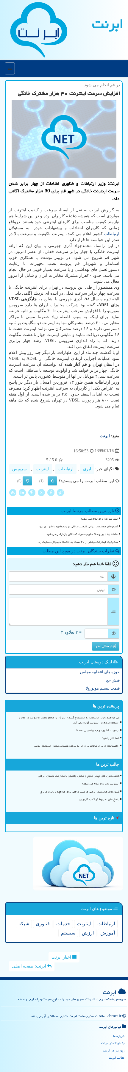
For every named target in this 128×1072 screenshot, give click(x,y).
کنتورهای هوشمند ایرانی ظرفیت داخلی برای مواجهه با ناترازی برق (78, 526)
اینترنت (42, 469)
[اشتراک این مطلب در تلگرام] (60, 492)
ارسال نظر (104, 646)
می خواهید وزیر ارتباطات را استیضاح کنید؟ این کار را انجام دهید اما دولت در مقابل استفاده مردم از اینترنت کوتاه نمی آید (69, 720)
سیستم (68, 932)
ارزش (88, 932)
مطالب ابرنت (116, 1057)
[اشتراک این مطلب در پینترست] (32, 492)
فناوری (43, 923)
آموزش (107, 932)
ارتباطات (111, 234)
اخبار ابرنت (61, 957)
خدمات (63, 923)
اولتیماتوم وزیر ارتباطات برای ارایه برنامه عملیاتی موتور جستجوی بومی (76, 746)
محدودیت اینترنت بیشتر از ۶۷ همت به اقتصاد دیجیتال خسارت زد (78, 542)
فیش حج (113, 680)
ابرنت (108, 24)
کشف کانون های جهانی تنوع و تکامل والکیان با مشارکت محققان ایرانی (78, 776)
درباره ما (118, 1036)
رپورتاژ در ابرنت (113, 1050)
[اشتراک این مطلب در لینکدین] (22, 492)
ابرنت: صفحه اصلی (29, 966)
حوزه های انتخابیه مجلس (100, 672)
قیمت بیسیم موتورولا (103, 688)
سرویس (19, 469)
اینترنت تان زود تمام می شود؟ (99, 519)
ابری (87, 469)
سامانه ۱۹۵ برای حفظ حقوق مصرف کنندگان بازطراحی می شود (82, 534)
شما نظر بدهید (110, 738)
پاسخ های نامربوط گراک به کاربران (99, 799)
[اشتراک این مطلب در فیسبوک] (51, 492)
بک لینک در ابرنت (112, 1043)
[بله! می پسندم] (52, 480)
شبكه (23, 923)
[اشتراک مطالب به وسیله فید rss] (13, 492)
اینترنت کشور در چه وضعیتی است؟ (97, 730)
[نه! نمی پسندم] (27, 480)
